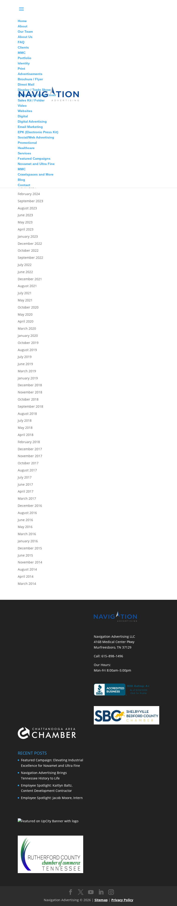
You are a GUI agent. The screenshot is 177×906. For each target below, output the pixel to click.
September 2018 (30, 406)
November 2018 (30, 392)
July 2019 (25, 357)
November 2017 (30, 456)
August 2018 (27, 413)
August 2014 (27, 569)
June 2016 (25, 520)
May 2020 (25, 314)
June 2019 (25, 364)
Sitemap (101, 900)
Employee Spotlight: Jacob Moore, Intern (52, 798)
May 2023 (25, 222)
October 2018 (28, 399)
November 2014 (30, 562)
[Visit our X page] (80, 892)
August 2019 (27, 350)
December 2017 (30, 449)
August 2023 (27, 208)
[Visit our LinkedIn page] (101, 892)
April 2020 (25, 321)
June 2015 (25, 555)
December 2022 (30, 243)
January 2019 (28, 378)
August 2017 (27, 470)
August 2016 (27, 513)
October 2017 (28, 463)
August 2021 (27, 286)
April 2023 (25, 229)
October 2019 (28, 342)
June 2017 (25, 484)
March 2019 (27, 371)
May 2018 (25, 427)
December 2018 (30, 385)
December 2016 (30, 505)
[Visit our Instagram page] (111, 892)
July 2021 (25, 293)
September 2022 (30, 257)
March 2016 (27, 534)
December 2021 (30, 279)
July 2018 (25, 420)
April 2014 (25, 576)
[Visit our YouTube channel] (91, 892)
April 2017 (25, 491)
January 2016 (28, 541)
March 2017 (27, 498)
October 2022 (28, 250)
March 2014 (27, 583)
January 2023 (28, 236)
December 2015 (30, 548)
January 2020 (28, 335)
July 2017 (25, 477)
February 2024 (29, 194)
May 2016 (25, 527)
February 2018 (29, 442)
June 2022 (25, 272)
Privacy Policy (122, 900)
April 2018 (25, 435)
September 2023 (30, 201)
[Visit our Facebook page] (70, 892)
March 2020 (27, 328)
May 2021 (25, 300)
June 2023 (25, 215)
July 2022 (25, 265)
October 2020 (28, 307)
